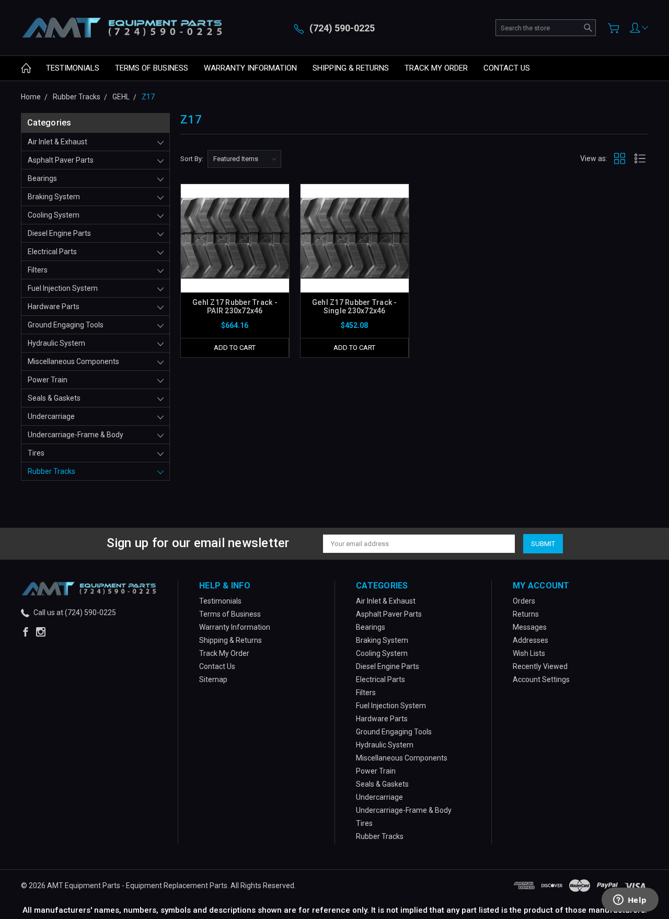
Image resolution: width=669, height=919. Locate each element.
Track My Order (436, 68)
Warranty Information (250, 68)
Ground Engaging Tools (65, 325)
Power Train (47, 380)
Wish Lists (529, 653)
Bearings (42, 178)
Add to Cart (235, 347)
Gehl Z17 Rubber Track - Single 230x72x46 (354, 306)
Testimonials (72, 68)
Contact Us (506, 68)
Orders (524, 601)
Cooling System (53, 215)
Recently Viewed (540, 666)
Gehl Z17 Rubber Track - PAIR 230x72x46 (235, 306)
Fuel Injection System (63, 288)
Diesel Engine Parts (59, 233)
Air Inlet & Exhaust (57, 142)
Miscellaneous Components (73, 361)
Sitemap (213, 679)
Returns (526, 614)
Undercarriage (51, 416)
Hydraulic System (56, 343)
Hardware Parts (53, 306)
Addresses (530, 640)
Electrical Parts (52, 251)
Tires (36, 453)
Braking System (54, 196)
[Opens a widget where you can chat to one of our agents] (630, 901)
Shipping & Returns (351, 68)
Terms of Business (151, 68)
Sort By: (191, 159)
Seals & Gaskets (54, 398)
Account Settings (541, 679)
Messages (530, 627)
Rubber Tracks (51, 471)
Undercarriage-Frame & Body (75, 434)
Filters (38, 270)
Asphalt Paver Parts (61, 160)
